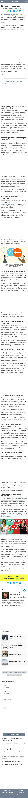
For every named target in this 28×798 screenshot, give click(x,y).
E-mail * (5, 691)
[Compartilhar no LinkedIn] (20, 11)
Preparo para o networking (14, 675)
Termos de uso (20, 792)
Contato (21, 790)
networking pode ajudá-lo (8, 204)
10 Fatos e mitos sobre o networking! (14, 743)
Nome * (5, 685)
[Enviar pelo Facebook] (11, 11)
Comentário (6, 697)
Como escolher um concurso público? (14, 764)
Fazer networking (7, 672)
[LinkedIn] (24, 590)
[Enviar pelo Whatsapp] (8, 11)
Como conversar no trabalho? (12, 761)
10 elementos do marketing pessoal (13, 746)
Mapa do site (7, 790)
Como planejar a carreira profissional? (14, 749)
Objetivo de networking (20, 672)
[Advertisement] (14, 47)
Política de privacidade (7, 792)
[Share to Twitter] (17, 11)
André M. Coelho (17, 8)
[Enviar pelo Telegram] (14, 11)
